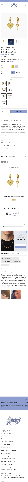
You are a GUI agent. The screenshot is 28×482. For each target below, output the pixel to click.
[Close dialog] (26, 232)
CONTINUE (21, 246)
